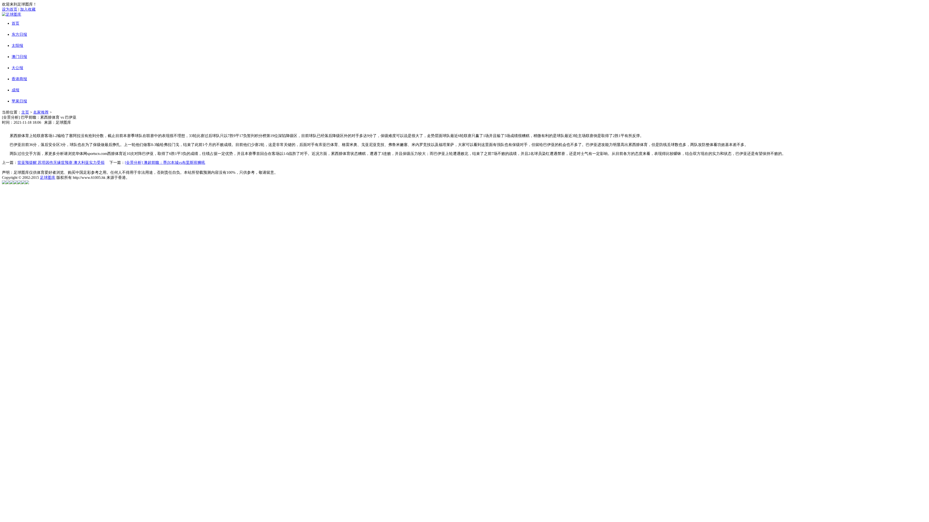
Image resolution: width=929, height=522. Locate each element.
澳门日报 (19, 57)
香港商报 (19, 79)
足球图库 (47, 177)
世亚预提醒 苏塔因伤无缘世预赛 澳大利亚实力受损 (61, 162)
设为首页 (9, 9)
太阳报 (17, 46)
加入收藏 (28, 9)
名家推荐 (41, 112)
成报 (15, 90)
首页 (15, 23)
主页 (25, 112)
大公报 (17, 68)
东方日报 (19, 34)
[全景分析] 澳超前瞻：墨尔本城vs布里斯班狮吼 (165, 162)
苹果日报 (19, 101)
